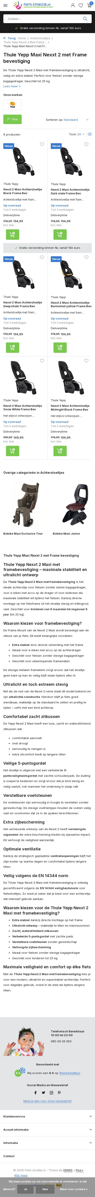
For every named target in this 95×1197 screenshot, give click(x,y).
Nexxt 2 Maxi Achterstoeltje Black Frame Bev (22, 191)
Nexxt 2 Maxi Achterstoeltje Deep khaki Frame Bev (22, 304)
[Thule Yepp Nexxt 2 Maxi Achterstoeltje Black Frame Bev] (23, 161)
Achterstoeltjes (40, 38)
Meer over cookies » (74, 1189)
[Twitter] (43, 1093)
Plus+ (80, 1170)
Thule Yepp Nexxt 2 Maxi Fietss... (24, 42)
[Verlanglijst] (80, 5)
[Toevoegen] (12, 234)
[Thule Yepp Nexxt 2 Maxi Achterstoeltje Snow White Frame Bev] (23, 378)
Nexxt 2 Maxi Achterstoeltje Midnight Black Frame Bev (70, 407)
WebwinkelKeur (69, 1073)
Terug (11, 38)
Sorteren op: (54, 119)
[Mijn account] (73, 5)
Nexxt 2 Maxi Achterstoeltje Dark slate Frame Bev (70, 191)
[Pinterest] (59, 1093)
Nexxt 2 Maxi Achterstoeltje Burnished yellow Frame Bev (71, 304)
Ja (25, 1189)
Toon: (73, 134)
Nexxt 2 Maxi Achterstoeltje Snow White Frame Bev (22, 407)
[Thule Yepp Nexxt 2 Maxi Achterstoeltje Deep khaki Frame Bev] (23, 274)
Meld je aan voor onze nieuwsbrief (47, 1101)
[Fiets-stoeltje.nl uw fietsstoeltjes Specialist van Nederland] (34, 5)
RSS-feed (20, 1175)
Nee (45, 1189)
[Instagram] (51, 1093)
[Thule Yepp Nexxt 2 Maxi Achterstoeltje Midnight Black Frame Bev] (71, 378)
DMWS (67, 1170)
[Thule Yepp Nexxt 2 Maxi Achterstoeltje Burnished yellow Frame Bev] (71, 274)
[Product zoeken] (85, 19)
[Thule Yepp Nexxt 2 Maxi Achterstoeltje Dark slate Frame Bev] (71, 161)
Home (22, 38)
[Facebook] (35, 1093)
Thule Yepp (10, 184)
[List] (90, 134)
